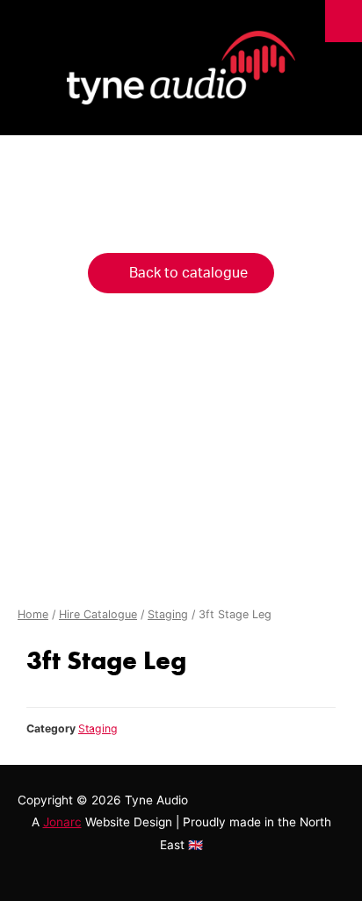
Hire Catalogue (98, 614)
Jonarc (62, 822)
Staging (168, 614)
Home (33, 614)
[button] (181, 273)
